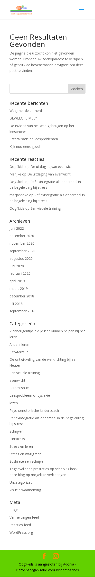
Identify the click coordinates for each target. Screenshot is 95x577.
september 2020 (22, 251)
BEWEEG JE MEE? (23, 118)
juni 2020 (17, 266)
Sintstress (17, 438)
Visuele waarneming (25, 490)
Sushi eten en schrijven (28, 461)
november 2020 (22, 243)
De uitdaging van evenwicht (52, 166)
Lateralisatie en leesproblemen (34, 139)
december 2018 (22, 296)
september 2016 (22, 311)
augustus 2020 (21, 258)
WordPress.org (21, 532)
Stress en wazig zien (25, 454)
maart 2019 (19, 288)
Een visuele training (45, 208)
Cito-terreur (19, 352)
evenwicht (17, 380)
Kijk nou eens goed (25, 146)
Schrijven (17, 431)
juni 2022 (17, 228)
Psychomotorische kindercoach (34, 410)
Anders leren (19, 344)
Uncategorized (21, 482)
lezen (14, 403)
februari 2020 (20, 273)
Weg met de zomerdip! (27, 110)
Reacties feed (20, 525)
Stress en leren (21, 446)
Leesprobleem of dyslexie (30, 395)
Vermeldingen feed (24, 517)
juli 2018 (16, 303)
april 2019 (17, 281)
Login (14, 509)
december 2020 (22, 235)
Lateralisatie (19, 387)
